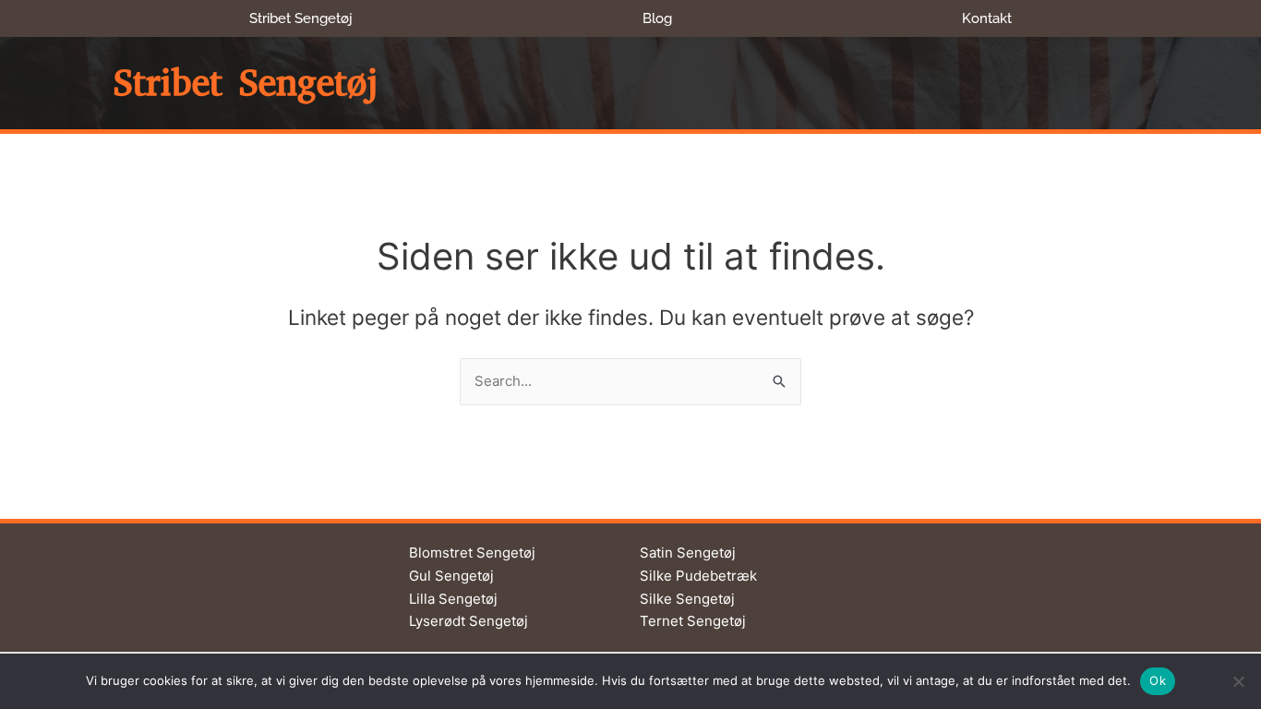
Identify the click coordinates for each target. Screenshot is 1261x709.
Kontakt (987, 18)
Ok (1157, 680)
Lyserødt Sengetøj (468, 621)
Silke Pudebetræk (698, 575)
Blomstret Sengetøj (472, 552)
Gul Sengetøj (451, 575)
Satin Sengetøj (688, 552)
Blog (657, 18)
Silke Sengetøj (687, 598)
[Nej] (1238, 681)
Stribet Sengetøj (301, 18)
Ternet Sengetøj (693, 621)
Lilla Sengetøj (453, 598)
